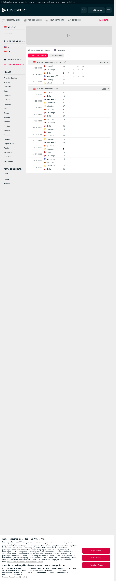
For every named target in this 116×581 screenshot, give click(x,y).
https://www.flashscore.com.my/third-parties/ (25, 562)
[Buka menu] (109, 10)
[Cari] (84, 10)
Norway (61, 50)
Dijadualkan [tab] (57, 55)
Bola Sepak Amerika (40, 50)
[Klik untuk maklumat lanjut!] (69, 68)
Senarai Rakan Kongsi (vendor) (14, 577)
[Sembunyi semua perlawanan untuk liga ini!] (108, 62)
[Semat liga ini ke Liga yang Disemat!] (65, 62)
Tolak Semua (96, 558)
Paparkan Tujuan (96, 565)
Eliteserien (8, 33)
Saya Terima (96, 551)
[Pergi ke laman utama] (21, 10)
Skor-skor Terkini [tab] (37, 55)
